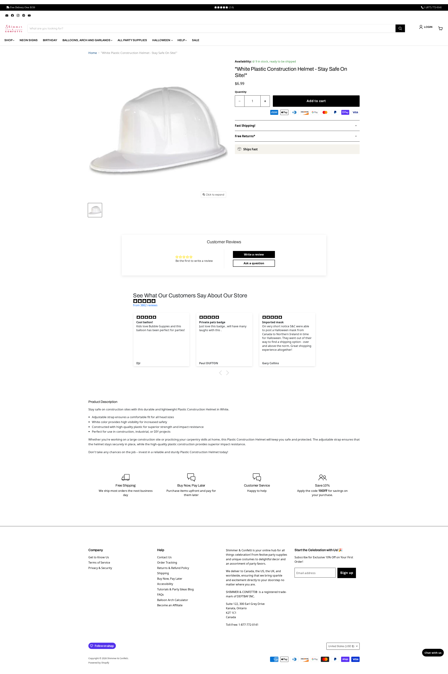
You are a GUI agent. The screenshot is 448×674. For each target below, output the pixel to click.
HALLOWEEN (161, 40)
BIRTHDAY (50, 40)
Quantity (240, 91)
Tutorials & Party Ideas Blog (175, 589)
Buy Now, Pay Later (169, 579)
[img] (225, 301)
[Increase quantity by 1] (265, 101)
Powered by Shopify (98, 662)
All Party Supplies (132, 40)
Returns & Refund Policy (173, 568)
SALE (195, 40)
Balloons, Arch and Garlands (86, 40)
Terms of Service (99, 562)
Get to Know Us (98, 557)
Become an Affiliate (170, 605)
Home (92, 53)
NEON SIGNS (29, 40)
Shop (8, 40)
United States (341, 646)
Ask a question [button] (254, 263)
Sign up (346, 573)
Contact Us (164, 557)
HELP (181, 40)
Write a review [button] (254, 254)
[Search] (400, 28)
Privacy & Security (100, 568)
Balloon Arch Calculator (172, 600)
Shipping (163, 573)
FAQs (160, 594)
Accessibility (165, 584)
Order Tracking (167, 562)
